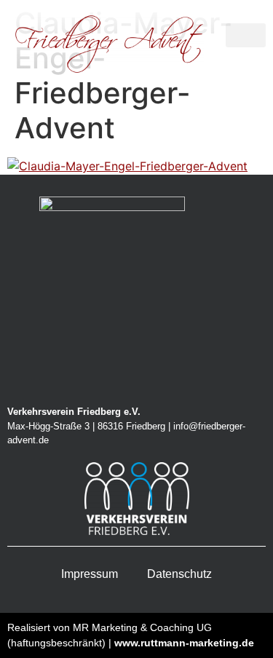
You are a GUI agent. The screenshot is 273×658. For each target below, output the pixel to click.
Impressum (89, 574)
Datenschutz (179, 574)
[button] (246, 35)
